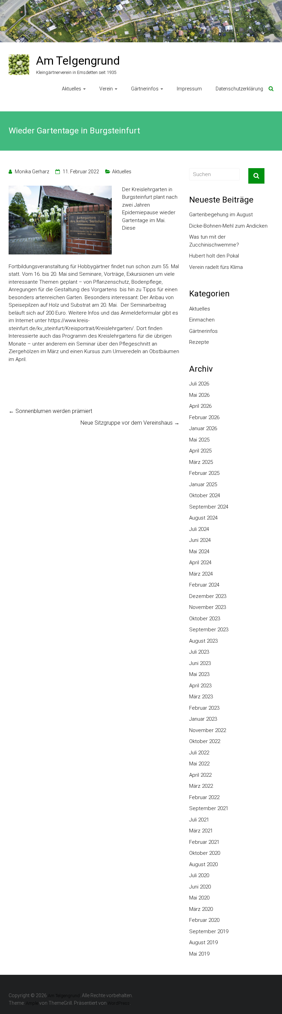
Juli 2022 (199, 753)
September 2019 (208, 931)
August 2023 (203, 641)
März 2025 (201, 462)
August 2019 (203, 942)
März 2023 (201, 697)
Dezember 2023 (207, 596)
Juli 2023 (199, 652)
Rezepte (199, 342)
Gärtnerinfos (145, 88)
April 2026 (200, 406)
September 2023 (208, 629)
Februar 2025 (204, 473)
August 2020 (203, 864)
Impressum (189, 88)
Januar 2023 (203, 719)
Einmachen (202, 320)
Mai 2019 (199, 954)
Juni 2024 (200, 540)
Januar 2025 (203, 484)
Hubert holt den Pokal (214, 256)
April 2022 (200, 775)
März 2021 (201, 831)
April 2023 (200, 686)
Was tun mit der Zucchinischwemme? (214, 241)
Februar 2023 (204, 708)
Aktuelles (71, 88)
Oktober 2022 (204, 741)
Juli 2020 (199, 875)
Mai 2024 (199, 551)
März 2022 (201, 786)
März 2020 (201, 909)
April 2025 (200, 451)
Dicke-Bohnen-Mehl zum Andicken (228, 226)
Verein (106, 88)
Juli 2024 (199, 529)
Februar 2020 (204, 920)
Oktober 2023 (204, 618)
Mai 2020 (199, 898)
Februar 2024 (204, 585)
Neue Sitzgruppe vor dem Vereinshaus (130, 422)
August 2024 (203, 518)
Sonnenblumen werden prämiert (50, 411)
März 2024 (201, 574)
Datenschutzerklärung (239, 88)
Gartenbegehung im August (221, 214)
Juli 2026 (199, 384)
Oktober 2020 (204, 853)
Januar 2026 (203, 428)
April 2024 (200, 562)
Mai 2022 (199, 764)
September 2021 (208, 808)
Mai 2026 (199, 395)
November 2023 (207, 607)
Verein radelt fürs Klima (216, 267)
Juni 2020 (200, 887)
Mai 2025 (199, 440)
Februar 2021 (204, 842)
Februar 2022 (204, 797)
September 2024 (208, 507)
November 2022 (207, 730)
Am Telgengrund (78, 60)
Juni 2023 (200, 663)
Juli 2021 (199, 820)
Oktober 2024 (204, 495)
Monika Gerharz (32, 171)
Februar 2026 (204, 417)
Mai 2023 (199, 674)
